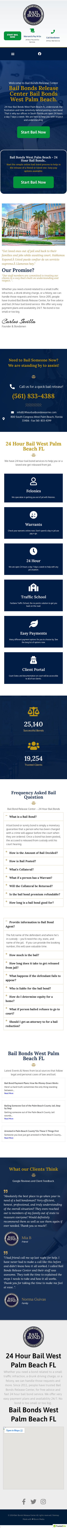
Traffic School (33, 596)
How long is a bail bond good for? (31, 902)
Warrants (33, 524)
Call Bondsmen (53, 37)
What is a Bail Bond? (23, 816)
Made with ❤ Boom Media (33, 1519)
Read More (8, 1093)
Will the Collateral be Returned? (31, 886)
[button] (12, 53)
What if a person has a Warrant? (30, 878)
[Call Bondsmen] (53, 32)
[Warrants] (33, 515)
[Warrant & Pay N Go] (32, 30)
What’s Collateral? (21, 869)
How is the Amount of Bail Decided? (33, 853)
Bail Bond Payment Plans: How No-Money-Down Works (31, 1083)
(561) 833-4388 (33, 396)
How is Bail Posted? (22, 861)
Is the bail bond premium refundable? (34, 894)
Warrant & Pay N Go (32, 36)
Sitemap (55, 1515)
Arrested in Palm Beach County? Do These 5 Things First (31, 1131)
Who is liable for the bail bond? (30, 988)
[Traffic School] (33, 587)
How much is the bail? (24, 955)
